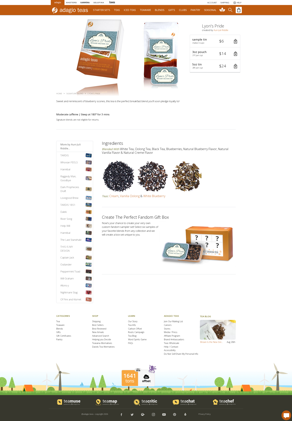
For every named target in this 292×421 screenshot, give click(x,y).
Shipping (96, 321)
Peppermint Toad (70, 271)
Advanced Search (100, 336)
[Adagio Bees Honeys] (112, 2)
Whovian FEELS (69, 162)
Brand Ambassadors (174, 339)
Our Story (132, 321)
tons (129, 381)
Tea (58, 321)
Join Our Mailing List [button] (173, 321)
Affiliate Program (172, 336)
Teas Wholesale (171, 343)
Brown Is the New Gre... (211, 342)
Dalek (63, 212)
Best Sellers (98, 325)
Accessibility (170, 350)
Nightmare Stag (69, 292)
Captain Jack (67, 257)
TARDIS (64, 155)
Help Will (65, 225)
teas (117, 10)
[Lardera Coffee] (85, 2)
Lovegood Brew (69, 198)
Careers (168, 325)
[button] (215, 41)
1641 (129, 376)
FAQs (130, 343)
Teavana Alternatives (102, 343)
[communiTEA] (222, 10)
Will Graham (67, 278)
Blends (59, 329)
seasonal (210, 10)
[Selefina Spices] (99, 2)
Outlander (66, 264)
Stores (167, 329)
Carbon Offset (135, 329)
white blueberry (154, 196)
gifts (171, 10)
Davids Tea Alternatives (103, 347)
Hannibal (65, 169)
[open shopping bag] (239, 10)
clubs (183, 10)
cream (114, 196)
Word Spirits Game (137, 339)
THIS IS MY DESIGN (66, 248)
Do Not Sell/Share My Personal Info (181, 354)
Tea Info (132, 325)
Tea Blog (132, 336)
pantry (195, 10)
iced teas (130, 10)
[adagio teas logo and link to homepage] (71, 10)
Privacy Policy (204, 414)
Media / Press (170, 332)
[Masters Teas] (71, 2)
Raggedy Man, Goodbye (68, 178)
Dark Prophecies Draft (69, 189)
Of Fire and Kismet (70, 299)
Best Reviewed (99, 329)
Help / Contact (171, 347)
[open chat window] (286, 415)
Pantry (59, 339)
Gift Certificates (63, 336)
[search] (230, 10)
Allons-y (64, 285)
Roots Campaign (136, 332)
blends (159, 10)
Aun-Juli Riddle (221, 30)
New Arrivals (98, 332)
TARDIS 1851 (67, 205)
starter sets (101, 10)
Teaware (60, 325)
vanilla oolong (130, 196)
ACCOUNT (212, 2)
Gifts (58, 332)
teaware (145, 10)
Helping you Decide (101, 339)
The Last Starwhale (71, 239)
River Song (66, 219)
